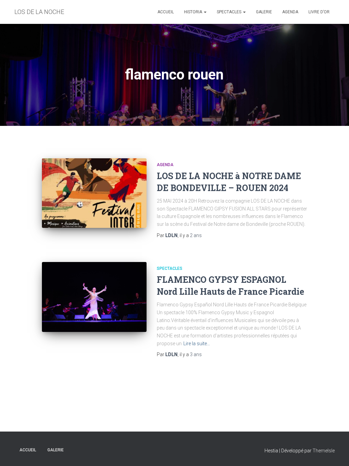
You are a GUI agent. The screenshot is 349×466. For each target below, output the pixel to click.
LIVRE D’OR (319, 12)
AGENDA (290, 12)
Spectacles (229, 12)
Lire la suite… (196, 343)
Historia (193, 12)
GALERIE (264, 12)
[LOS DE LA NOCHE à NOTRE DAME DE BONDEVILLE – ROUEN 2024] (94, 193)
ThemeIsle (324, 450)
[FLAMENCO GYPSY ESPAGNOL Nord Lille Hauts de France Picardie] (94, 297)
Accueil (165, 12)
